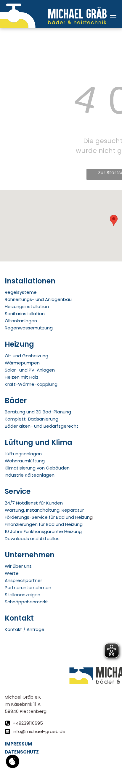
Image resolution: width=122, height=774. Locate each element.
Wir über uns (18, 566)
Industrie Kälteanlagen (29, 475)
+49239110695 (28, 723)
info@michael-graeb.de (39, 731)
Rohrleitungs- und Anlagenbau (38, 299)
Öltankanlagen (21, 321)
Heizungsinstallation (27, 306)
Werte (12, 573)
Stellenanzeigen (22, 594)
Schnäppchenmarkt (26, 602)
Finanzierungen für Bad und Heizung (44, 524)
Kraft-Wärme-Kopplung (31, 384)
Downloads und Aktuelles (32, 538)
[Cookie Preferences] (12, 761)
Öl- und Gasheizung (26, 356)
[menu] (113, 17)
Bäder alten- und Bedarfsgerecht (41, 426)
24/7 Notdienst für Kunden (34, 503)
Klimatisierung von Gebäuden (37, 468)
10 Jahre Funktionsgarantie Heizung (43, 531)
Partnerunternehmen (28, 587)
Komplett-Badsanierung (31, 419)
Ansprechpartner (23, 580)
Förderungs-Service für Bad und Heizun (47, 517)
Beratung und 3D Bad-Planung (38, 412)
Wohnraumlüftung (25, 461)
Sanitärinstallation (25, 313)
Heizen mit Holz (21, 377)
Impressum (18, 744)
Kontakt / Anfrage (24, 629)
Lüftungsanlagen (23, 454)
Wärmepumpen (22, 363)
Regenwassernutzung (29, 328)
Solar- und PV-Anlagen (30, 370)
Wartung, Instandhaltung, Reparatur (44, 510)
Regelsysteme (21, 292)
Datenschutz (22, 752)
